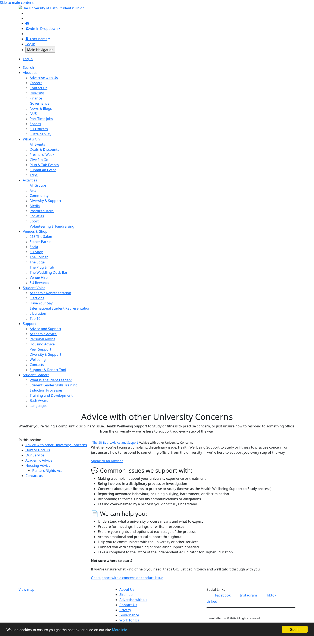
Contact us (34, 475)
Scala (34, 246)
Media (35, 205)
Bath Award (39, 400)
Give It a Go (39, 159)
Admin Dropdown (43, 28)
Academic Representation (50, 293)
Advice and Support (45, 328)
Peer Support (40, 349)
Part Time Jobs (41, 118)
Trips (34, 175)
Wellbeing (38, 359)
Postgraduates (42, 211)
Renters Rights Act (47, 470)
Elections (37, 298)
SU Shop (36, 252)
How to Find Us (37, 450)
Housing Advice (42, 344)
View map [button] (26, 589)
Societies (37, 216)
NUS (33, 113)
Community (39, 195)
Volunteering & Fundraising (52, 226)
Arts (33, 190)
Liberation (38, 313)
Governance (39, 103)
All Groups (38, 185)
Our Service (34, 455)
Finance (36, 98)
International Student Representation (60, 308)
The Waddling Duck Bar (48, 272)
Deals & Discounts (44, 149)
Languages (38, 405)
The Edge (37, 262)
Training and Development (51, 395)
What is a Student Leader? (51, 380)
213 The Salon (41, 236)
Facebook (223, 595)
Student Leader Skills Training (54, 385)
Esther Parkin (40, 241)
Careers (36, 82)
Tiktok (271, 595)
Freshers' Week (42, 154)
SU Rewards (39, 282)
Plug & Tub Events (44, 164)
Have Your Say (41, 303)
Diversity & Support (45, 200)
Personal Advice (42, 339)
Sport (34, 221)
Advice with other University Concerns (56, 445)
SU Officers (39, 129)
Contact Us (38, 88)
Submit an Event (43, 170)
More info (119, 629)
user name (38, 39)
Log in (30, 44)
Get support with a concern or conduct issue (127, 577)
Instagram (248, 595)
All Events (37, 144)
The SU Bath (100, 442)
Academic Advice (43, 334)
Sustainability (40, 134)
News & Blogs (41, 108)
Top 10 (35, 318)
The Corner (39, 257)
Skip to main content (17, 2)
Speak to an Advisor (107, 461)
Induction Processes (46, 390)
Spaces (35, 123)
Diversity (37, 93)
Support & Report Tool (48, 369)
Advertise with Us (44, 77)
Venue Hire (39, 277)
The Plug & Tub (42, 267)
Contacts (37, 364)
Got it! (295, 629)
